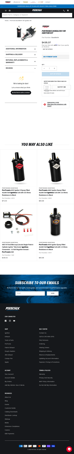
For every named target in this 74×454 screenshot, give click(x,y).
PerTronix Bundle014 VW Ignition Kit (20, 20)
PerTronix (8, 344)
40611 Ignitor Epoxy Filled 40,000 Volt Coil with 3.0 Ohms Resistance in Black (53, 193)
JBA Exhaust (9, 355)
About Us (8, 397)
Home (6, 20)
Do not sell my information (48, 385)
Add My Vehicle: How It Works (14, 385)
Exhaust (7, 336)
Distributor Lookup (11, 415)
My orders (8, 381)
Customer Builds (10, 408)
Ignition (7, 333)
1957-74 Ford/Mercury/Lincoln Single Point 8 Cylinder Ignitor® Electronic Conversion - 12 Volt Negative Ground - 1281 (17, 248)
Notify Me (62, 87)
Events (7, 404)
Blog (6, 401)
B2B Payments (9, 433)
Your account (9, 374)
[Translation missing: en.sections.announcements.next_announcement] (72, 6)
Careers (7, 430)
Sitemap (7, 419)
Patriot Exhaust (10, 347)
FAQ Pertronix (43, 340)
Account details (10, 378)
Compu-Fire (9, 358)
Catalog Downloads (11, 412)
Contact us (42, 333)
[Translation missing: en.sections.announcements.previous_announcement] (2, 6)
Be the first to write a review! (21, 92)
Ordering (42, 344)
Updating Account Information (49, 358)
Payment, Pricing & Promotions (49, 362)
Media (7, 423)
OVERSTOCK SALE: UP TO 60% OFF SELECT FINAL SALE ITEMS (37, 6)
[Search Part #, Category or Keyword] (70, 15)
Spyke (7, 362)
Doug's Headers (10, 351)
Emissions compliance (12, 426)
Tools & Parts (9, 340)
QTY (43, 64)
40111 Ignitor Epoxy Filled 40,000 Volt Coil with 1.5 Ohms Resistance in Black (53, 247)
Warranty (42, 374)
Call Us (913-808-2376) (46, 336)
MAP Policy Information (47, 381)
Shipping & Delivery (45, 351)
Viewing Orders (44, 347)
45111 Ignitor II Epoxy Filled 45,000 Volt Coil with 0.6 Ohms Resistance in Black (16, 193)
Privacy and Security (46, 378)
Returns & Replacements (47, 355)
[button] (6, 11)
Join (52, 293)
